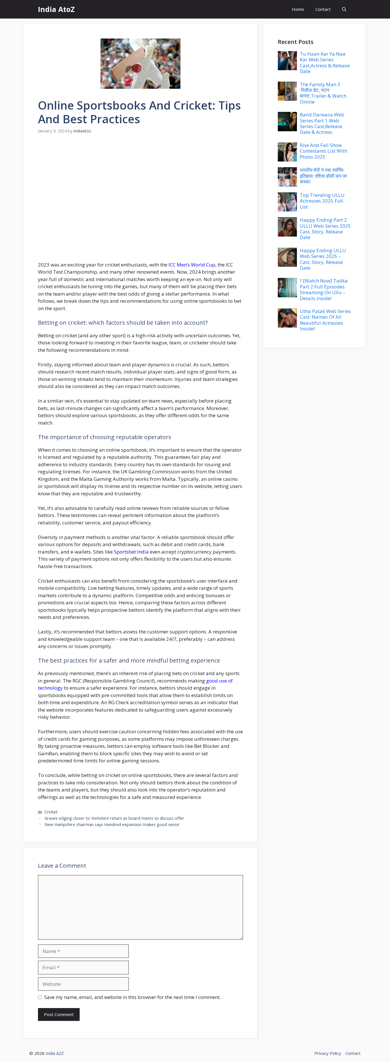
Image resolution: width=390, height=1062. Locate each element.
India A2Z (55, 1053)
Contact (323, 9)
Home (298, 9)
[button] (344, 9)
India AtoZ (56, 9)
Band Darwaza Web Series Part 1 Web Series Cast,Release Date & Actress (322, 123)
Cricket (51, 812)
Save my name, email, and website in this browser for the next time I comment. (132, 997)
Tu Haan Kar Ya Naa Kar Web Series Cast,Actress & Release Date (325, 62)
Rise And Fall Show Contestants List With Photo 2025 (323, 151)
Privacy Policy (327, 1053)
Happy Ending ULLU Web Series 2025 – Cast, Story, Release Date (323, 259)
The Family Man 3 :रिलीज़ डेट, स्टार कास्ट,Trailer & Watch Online (323, 93)
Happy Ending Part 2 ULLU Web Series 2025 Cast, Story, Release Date (325, 229)
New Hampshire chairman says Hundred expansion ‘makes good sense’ (112, 824)
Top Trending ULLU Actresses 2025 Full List (322, 201)
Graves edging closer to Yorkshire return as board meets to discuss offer (114, 818)
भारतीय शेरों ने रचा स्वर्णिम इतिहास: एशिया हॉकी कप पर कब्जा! (323, 176)
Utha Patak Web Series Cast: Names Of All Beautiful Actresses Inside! (325, 320)
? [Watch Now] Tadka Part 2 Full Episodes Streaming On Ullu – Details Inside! (324, 289)
